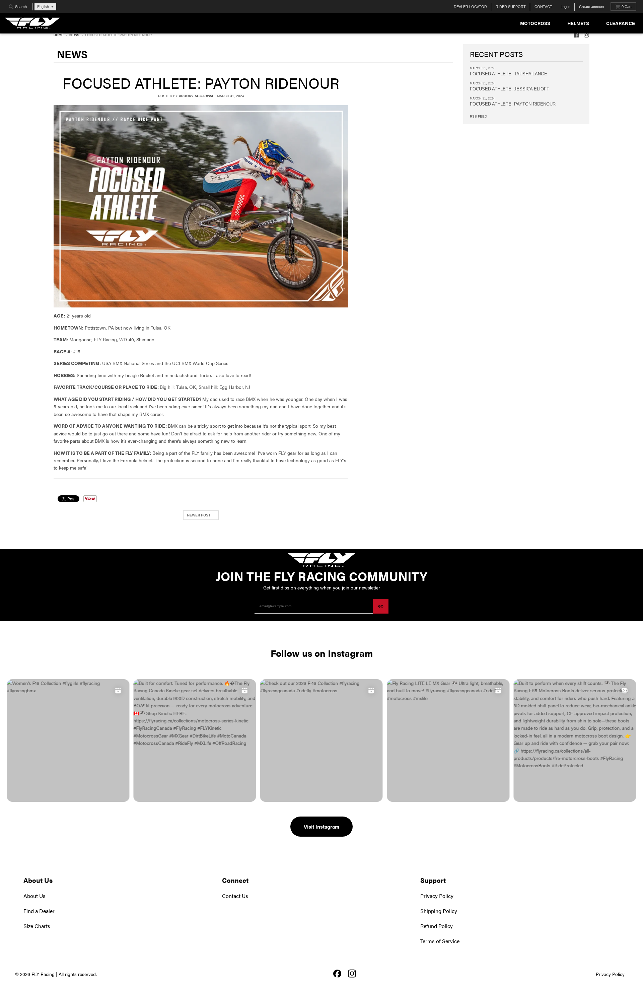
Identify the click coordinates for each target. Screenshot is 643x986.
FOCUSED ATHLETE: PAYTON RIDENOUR (201, 82)
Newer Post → (201, 514)
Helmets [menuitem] (578, 23)
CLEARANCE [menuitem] (620, 23)
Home (59, 35)
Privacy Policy (436, 896)
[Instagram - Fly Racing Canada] (586, 35)
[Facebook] (337, 974)
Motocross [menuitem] (535, 23)
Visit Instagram (321, 826)
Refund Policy (436, 926)
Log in (565, 7)
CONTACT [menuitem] (543, 7)
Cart (627, 7)
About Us (34, 896)
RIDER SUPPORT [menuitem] (511, 7)
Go (380, 606)
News (74, 35)
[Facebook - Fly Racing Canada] (576, 35)
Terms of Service (439, 941)
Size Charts (36, 926)
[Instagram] (352, 974)
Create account (591, 7)
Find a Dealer (39, 911)
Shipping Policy (438, 911)
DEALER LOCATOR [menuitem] (470, 7)
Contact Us (235, 896)
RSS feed (478, 116)
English (43, 7)
